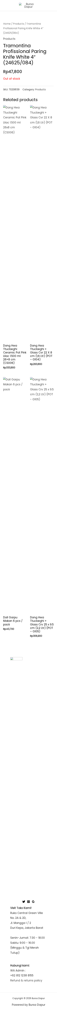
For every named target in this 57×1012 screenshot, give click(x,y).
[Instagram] (28, 901)
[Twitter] (23, 901)
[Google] (33, 901)
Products (18, 23)
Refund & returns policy (26, 980)
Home (7, 23)
